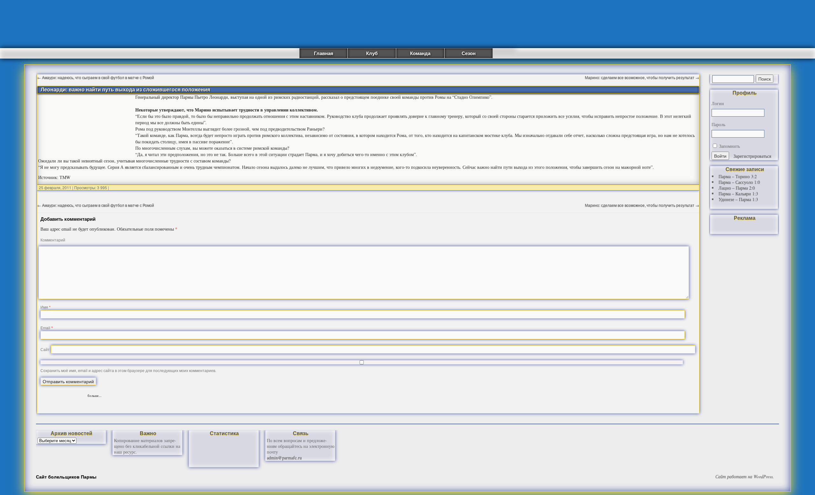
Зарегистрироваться (752, 156)
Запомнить (729, 146)
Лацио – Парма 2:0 (737, 188)
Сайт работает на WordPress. (744, 476)
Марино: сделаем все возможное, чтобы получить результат (642, 77)
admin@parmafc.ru (284, 458)
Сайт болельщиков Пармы (66, 476)
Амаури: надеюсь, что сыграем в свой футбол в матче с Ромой (95, 77)
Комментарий (52, 239)
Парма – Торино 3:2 (738, 176)
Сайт (45, 349)
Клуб (372, 53)
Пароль (718, 124)
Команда (420, 53)
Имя (45, 307)
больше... (95, 394)
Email (46, 327)
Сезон (469, 53)
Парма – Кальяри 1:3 (738, 193)
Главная (323, 53)
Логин (718, 103)
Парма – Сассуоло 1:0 (739, 182)
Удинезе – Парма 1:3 (738, 199)
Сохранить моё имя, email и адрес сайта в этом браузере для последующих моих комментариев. (128, 370)
